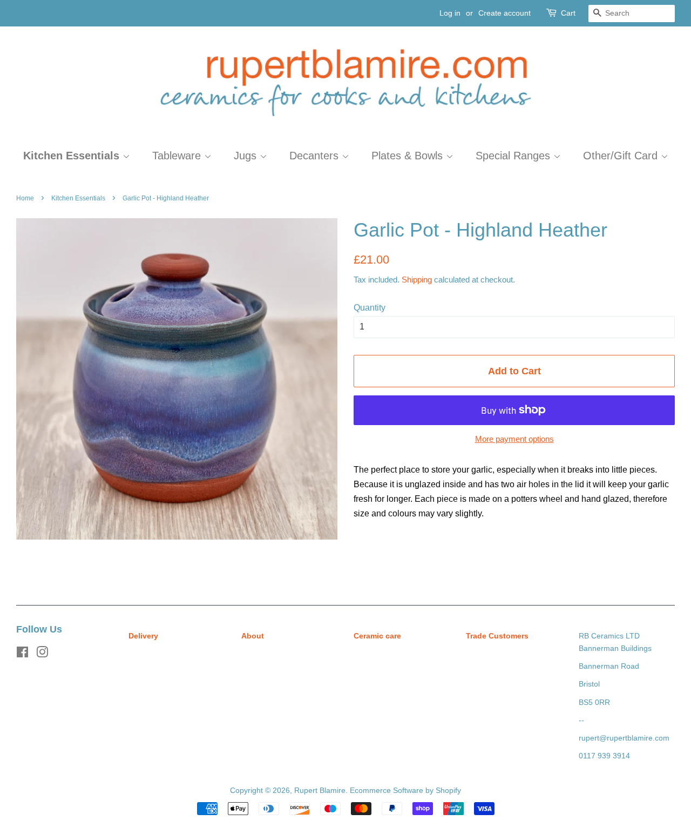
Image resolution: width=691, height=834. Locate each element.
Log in (449, 13)
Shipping (417, 279)
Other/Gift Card (622, 156)
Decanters (315, 156)
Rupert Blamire (320, 790)
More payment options (514, 438)
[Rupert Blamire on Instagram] (42, 654)
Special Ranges (514, 156)
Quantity (369, 307)
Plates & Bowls (408, 156)
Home (25, 198)
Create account (504, 13)
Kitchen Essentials (73, 156)
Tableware (178, 156)
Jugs (247, 156)
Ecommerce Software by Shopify (405, 790)
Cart (568, 13)
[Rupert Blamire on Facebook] (22, 654)
